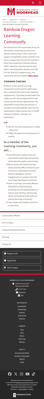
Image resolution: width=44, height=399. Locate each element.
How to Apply (7, 222)
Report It (22, 359)
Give (22, 295)
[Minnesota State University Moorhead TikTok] (33, 374)
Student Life (13, 20)
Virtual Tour (22, 339)
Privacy (30, 389)
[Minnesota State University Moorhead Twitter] (15, 374)
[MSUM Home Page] (22, 11)
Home (4, 20)
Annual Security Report (22, 353)
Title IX (22, 362)
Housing (22, 20)
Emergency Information (22, 356)
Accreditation (22, 306)
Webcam (22, 342)
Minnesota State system (24, 383)
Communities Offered (26, 22)
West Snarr (33, 75)
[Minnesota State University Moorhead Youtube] (27, 374)
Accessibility (22, 389)
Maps (22, 330)
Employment (22, 316)
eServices (22, 319)
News (22, 333)
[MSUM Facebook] (9, 374)
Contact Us (6, 244)
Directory (22, 312)
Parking (22, 336)
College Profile (22, 309)
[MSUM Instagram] (21, 374)
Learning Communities (9, 22)
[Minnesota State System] (22, 395)
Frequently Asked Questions (13, 230)
